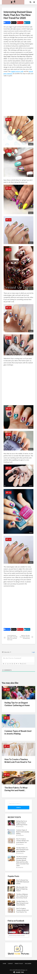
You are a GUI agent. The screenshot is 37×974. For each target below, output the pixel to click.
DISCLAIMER (28, 963)
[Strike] (10, 664)
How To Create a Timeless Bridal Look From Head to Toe (17, 760)
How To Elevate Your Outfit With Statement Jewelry (22, 881)
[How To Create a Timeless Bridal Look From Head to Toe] (11, 840)
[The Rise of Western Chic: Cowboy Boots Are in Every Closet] (11, 896)
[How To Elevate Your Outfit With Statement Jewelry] (11, 881)
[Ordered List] (12, 664)
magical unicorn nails (17, 71)
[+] (25, 663)
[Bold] (3, 664)
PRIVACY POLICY (19, 963)
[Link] (21, 664)
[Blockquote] (16, 664)
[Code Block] (19, 664)
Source (31, 144)
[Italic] (6, 664)
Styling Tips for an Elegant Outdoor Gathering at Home (17, 704)
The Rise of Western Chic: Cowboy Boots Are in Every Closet (22, 896)
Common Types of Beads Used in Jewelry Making (17, 732)
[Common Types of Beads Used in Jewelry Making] (11, 831)
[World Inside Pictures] (18, 950)
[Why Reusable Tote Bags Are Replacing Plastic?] (11, 889)
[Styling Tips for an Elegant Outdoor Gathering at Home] (11, 823)
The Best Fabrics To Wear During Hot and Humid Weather (22, 849)
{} (23, 663)
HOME (4, 963)
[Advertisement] (18, 96)
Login (33, 652)
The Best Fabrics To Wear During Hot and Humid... (16, 789)
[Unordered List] (14, 664)
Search (18, 807)
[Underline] (8, 664)
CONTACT (10, 963)
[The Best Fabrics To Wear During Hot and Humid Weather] (11, 849)
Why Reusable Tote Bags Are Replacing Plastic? (21, 888)
